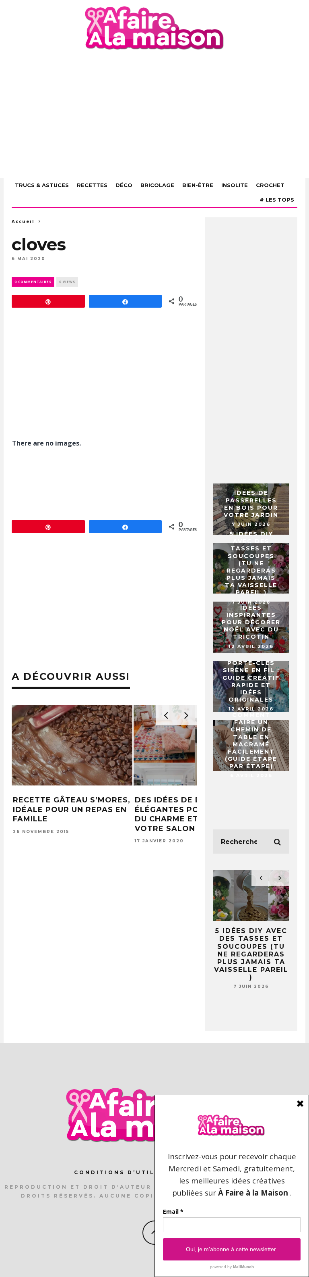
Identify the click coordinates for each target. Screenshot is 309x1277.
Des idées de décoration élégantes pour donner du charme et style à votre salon (193, 814)
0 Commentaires (33, 281)
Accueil (23, 221)
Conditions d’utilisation (131, 1172)
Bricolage (157, 185)
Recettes (92, 185)
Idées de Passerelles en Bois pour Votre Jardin (251, 504)
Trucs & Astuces (42, 185)
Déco (123, 185)
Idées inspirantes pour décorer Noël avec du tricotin (251, 622)
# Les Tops (277, 199)
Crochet (270, 185)
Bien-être (197, 185)
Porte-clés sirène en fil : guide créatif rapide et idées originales (251, 681)
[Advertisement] (154, 115)
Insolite (234, 185)
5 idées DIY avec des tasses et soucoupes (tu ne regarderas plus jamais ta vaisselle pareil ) (251, 563)
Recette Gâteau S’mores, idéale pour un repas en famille (71, 809)
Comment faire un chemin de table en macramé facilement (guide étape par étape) (251, 740)
